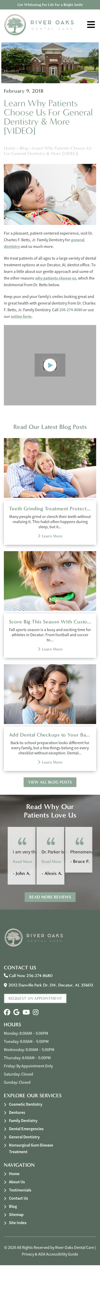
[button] (7, 1012)
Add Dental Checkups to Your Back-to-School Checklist (50, 735)
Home (9, 148)
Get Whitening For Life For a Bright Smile (50, 5)
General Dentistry (24, 1137)
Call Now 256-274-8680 (30, 975)
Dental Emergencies (26, 1128)
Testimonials (20, 1190)
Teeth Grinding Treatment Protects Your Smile (50, 508)
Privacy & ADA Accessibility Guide (50, 1254)
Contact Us (18, 1198)
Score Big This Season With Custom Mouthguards (50, 622)
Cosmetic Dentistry (25, 1104)
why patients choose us (55, 278)
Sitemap (16, 1214)
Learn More (52, 536)
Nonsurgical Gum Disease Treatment (31, 1148)
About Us (17, 1182)
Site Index (18, 1222)
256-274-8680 (70, 309)
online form (21, 316)
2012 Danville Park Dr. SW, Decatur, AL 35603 (50, 985)
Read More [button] (22, 861)
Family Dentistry (23, 1120)
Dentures (17, 1112)
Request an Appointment (35, 998)
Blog (24, 148)
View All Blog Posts (50, 782)
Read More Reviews (50, 897)
